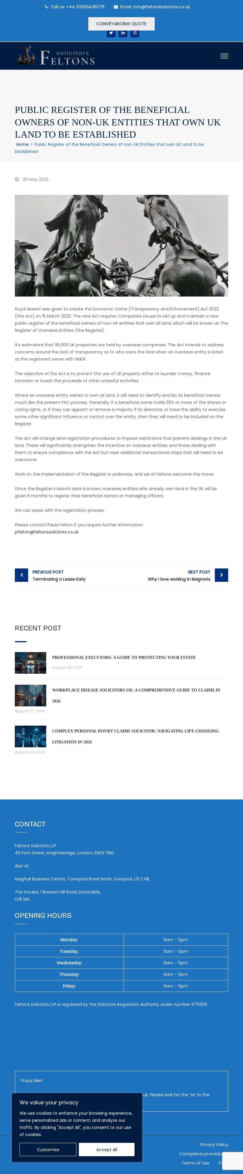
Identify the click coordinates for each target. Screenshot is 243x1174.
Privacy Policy (214, 1145)
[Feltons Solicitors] (55, 54)
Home (22, 144)
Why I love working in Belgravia (179, 575)
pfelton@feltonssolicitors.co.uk (47, 532)
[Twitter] (111, 32)
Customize (48, 1150)
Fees (223, 1163)
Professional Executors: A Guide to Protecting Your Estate (124, 657)
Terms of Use (195, 1163)
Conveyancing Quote (121, 24)
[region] (77, 1127)
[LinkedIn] (123, 32)
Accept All (106, 1150)
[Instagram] (134, 32)
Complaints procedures (203, 1154)
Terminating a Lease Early (59, 575)
